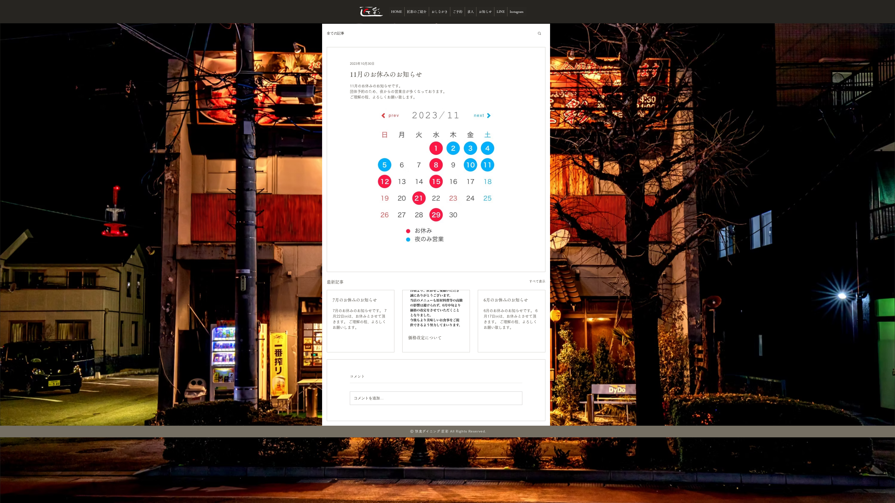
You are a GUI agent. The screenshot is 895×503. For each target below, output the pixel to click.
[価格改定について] (436, 309)
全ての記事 (335, 33)
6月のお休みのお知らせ (506, 300)
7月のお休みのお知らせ (355, 300)
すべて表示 (537, 281)
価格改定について (425, 338)
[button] (539, 33)
